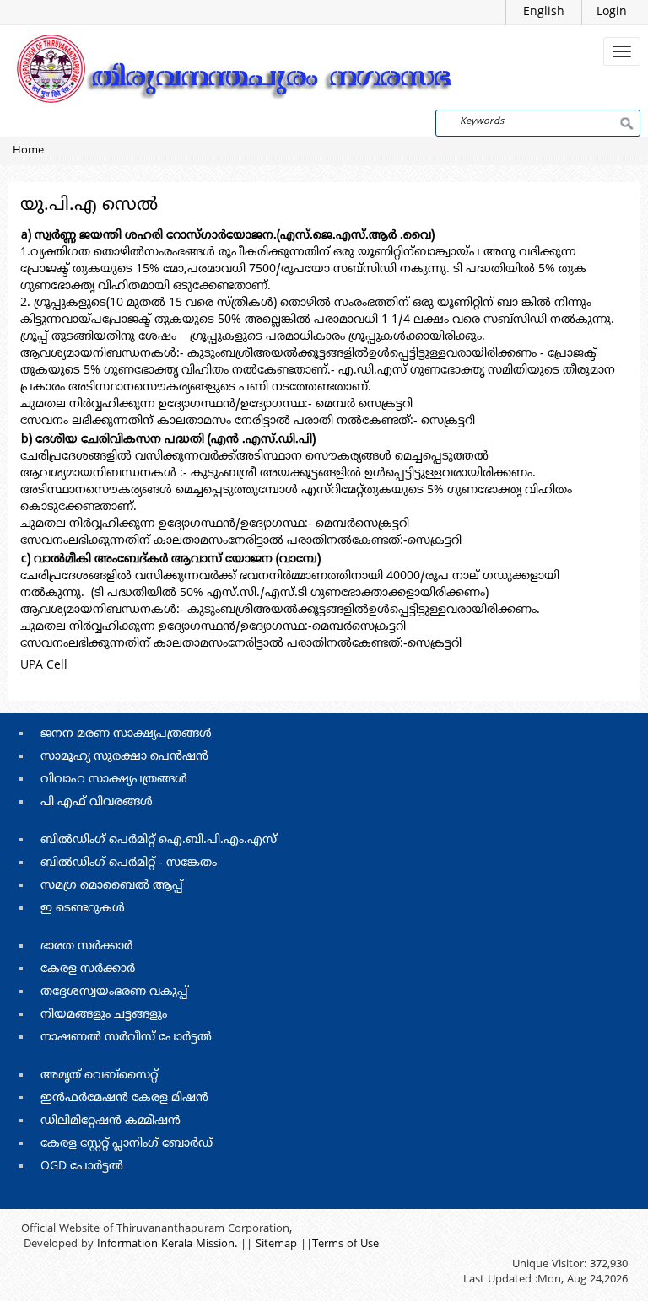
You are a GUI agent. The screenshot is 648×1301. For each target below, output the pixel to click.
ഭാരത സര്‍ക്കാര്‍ (86, 946)
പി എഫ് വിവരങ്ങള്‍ (96, 802)
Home (28, 151)
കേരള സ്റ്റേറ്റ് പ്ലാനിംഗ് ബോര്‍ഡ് (126, 1144)
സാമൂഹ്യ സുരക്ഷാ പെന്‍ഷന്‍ (124, 757)
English (543, 12)
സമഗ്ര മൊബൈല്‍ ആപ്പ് (111, 886)
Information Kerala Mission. (167, 1244)
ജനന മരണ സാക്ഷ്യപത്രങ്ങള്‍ (126, 734)
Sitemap (276, 1244)
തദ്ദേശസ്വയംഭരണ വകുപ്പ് (114, 992)
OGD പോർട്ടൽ (81, 1166)
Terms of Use (345, 1244)
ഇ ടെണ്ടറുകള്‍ (82, 908)
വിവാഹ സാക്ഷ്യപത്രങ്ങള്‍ (113, 779)
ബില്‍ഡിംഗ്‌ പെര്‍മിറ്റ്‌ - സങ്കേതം (128, 863)
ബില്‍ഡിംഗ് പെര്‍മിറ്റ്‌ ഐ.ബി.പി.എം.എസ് (158, 840)
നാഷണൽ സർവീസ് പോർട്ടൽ (126, 1037)
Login (612, 12)
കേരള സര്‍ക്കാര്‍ (87, 969)
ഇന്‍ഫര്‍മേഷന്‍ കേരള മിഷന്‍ (124, 1098)
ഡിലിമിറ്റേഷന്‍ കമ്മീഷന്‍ (110, 1121)
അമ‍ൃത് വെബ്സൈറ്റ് (99, 1075)
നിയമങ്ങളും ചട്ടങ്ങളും (103, 1015)
